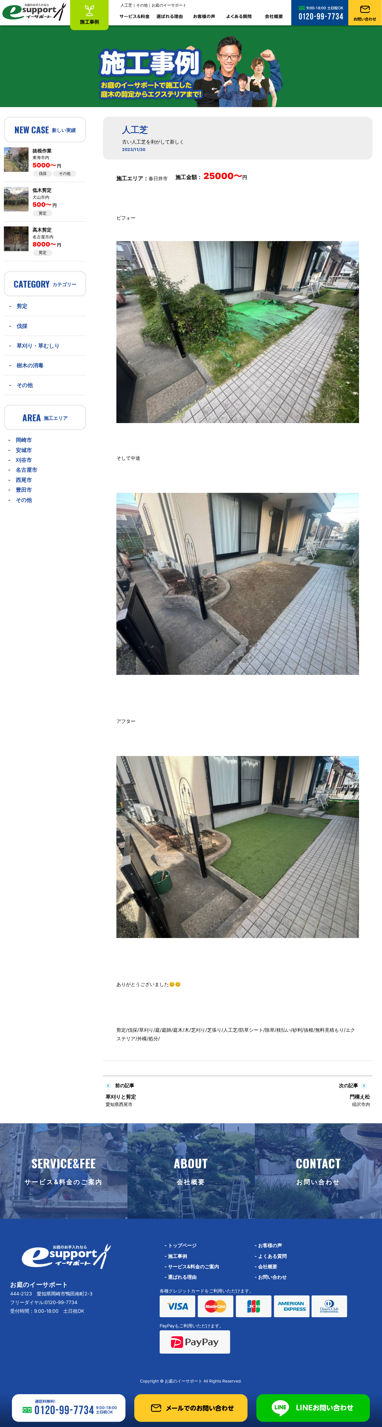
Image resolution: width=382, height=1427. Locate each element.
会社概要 (266, 1266)
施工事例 (175, 1256)
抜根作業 (42, 151)
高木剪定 (42, 230)
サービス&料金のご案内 (191, 1266)
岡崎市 (24, 440)
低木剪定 (42, 190)
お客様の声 (268, 1245)
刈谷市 (24, 460)
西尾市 (24, 480)
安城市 (24, 450)
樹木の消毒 (30, 365)
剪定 (43, 213)
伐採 (43, 173)
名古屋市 (26, 470)
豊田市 (24, 490)
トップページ (180, 1245)
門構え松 (360, 1097)
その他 (64, 173)
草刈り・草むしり (38, 346)
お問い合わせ (271, 1277)
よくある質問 (271, 1256)
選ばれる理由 (180, 1277)
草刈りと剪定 (121, 1097)
